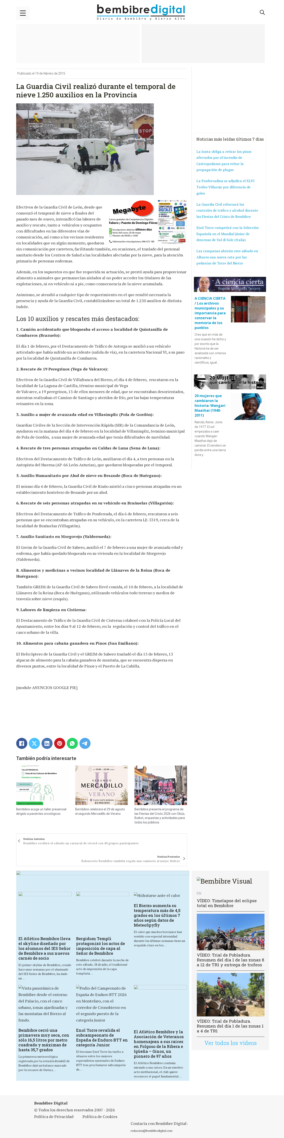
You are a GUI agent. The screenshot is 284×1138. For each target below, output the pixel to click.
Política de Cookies (100, 1116)
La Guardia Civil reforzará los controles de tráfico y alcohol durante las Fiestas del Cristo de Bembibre (227, 210)
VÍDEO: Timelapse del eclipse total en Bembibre (227, 903)
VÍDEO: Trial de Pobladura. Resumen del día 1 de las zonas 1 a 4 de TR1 (230, 1026)
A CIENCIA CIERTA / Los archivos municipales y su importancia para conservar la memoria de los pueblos (210, 313)
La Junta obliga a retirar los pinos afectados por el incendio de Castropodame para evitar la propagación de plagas (223, 160)
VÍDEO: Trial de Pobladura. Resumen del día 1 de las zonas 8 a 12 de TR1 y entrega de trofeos (230, 959)
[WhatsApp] (72, 743)
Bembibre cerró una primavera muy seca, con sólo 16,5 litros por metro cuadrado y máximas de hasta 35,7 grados (43, 1040)
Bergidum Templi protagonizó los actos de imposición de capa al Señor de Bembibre (100, 946)
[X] (34, 743)
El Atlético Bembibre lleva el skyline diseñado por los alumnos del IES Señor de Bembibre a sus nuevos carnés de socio (44, 948)
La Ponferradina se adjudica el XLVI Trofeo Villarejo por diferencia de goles (225, 186)
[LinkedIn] (47, 743)
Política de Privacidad (53, 1116)
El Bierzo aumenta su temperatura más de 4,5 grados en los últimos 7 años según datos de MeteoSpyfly (157, 915)
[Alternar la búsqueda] (262, 12)
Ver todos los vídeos (230, 1043)
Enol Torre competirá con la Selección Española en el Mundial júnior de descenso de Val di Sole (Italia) (227, 233)
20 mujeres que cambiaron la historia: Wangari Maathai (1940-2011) (210, 405)
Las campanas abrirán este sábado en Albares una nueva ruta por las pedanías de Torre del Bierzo (227, 257)
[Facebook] (21, 743)
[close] (23, 13)
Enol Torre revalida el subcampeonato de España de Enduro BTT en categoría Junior (102, 1037)
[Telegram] (85, 743)
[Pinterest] (59, 743)
